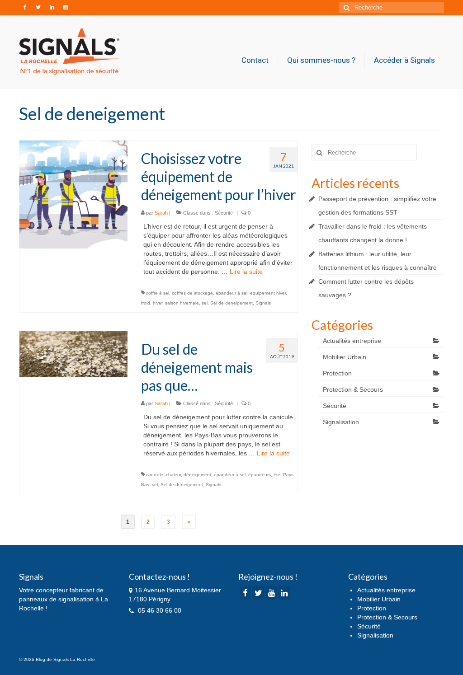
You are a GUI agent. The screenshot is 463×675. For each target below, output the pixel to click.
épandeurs (259, 474)
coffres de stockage (192, 293)
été (277, 474)
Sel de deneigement (231, 302)
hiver (157, 302)
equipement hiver (268, 293)
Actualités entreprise (352, 340)
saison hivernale (182, 302)
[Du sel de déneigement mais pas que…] (73, 353)
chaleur (173, 474)
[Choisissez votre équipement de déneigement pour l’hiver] (73, 193)
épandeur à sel (231, 293)
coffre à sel (157, 293)
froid (145, 302)
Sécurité (224, 213)
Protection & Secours (353, 389)
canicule (154, 474)
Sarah (161, 213)
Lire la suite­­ (246, 271)
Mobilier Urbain (344, 357)
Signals (263, 302)
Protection (337, 373)
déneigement (197, 474)
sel (205, 302)
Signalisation (341, 422)
